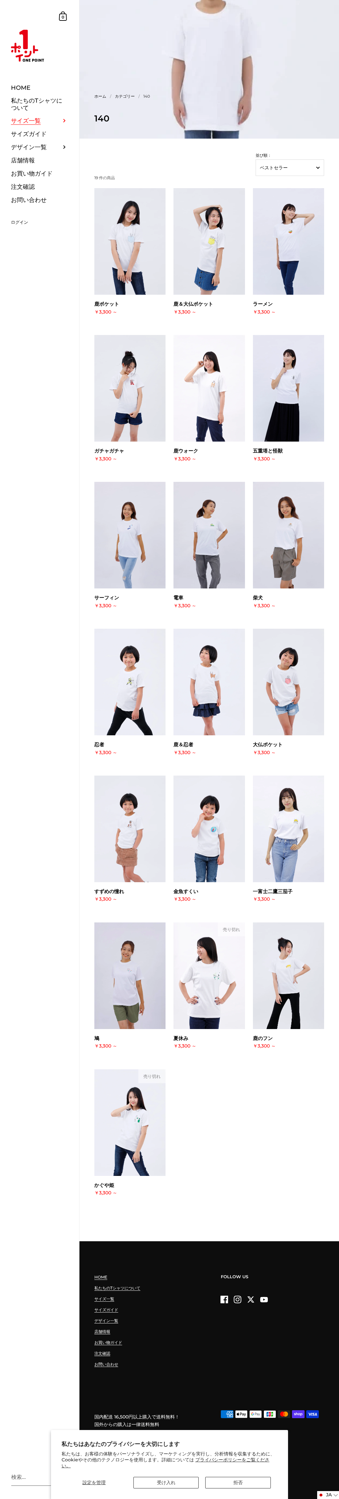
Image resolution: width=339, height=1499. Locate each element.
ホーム (100, 96)
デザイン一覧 (106, 1320)
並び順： (263, 155)
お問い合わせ (106, 1364)
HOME (100, 1277)
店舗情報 (102, 1331)
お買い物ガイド (108, 1342)
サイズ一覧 (104, 1298)
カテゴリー (125, 96)
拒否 (238, 1482)
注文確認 (102, 1353)
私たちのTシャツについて (117, 1287)
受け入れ (166, 1482)
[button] (328, 1495)
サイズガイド (106, 1309)
